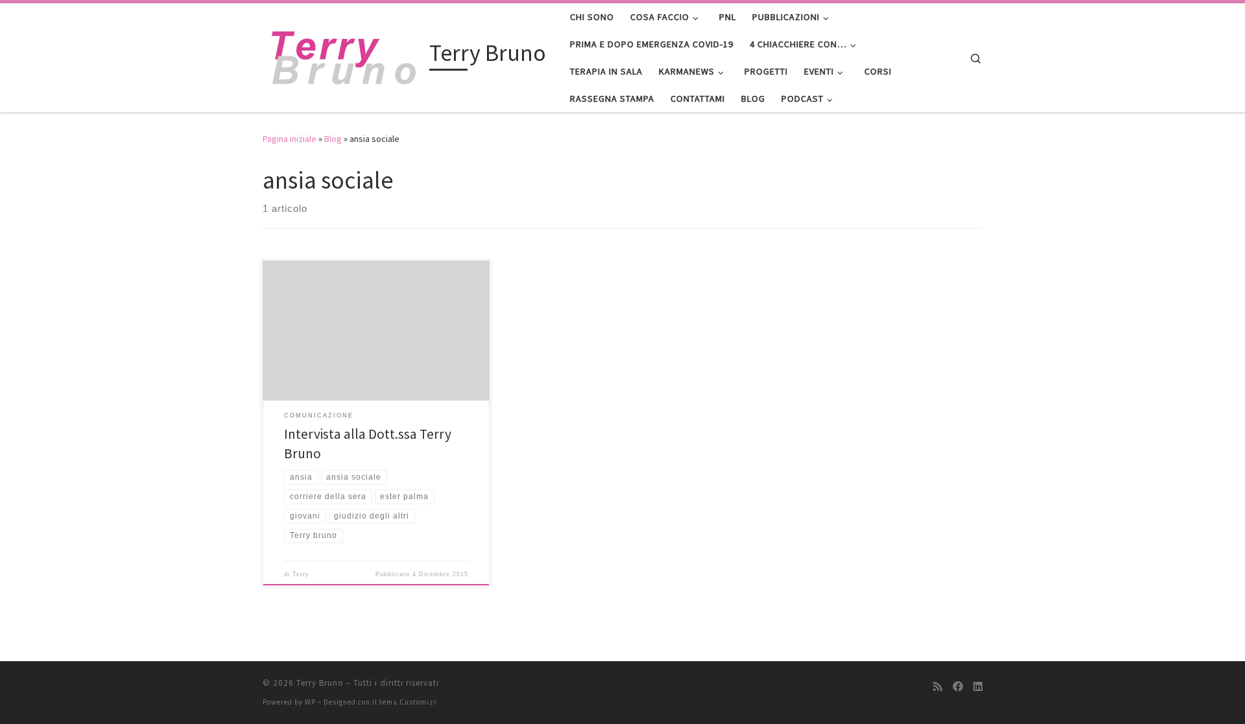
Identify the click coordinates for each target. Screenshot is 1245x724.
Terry (300, 574)
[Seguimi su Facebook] (958, 687)
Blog (333, 139)
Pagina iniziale (289, 139)
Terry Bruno (320, 682)
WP (310, 701)
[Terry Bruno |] (344, 55)
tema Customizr (408, 701)
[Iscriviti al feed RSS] (937, 687)
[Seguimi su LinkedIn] (977, 687)
